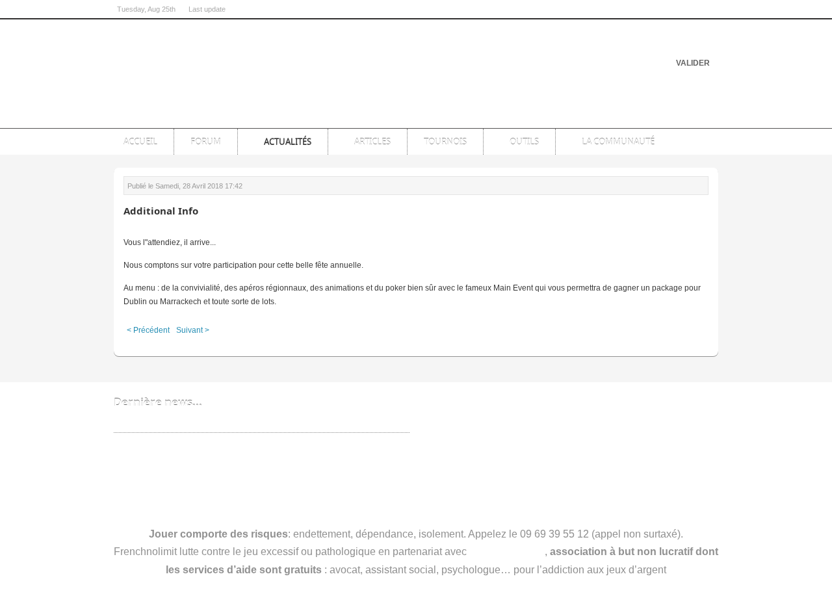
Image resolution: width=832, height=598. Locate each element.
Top (703, 116)
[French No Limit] (214, 61)
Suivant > (192, 330)
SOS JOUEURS (507, 551)
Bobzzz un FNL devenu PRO (171, 422)
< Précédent (148, 330)
